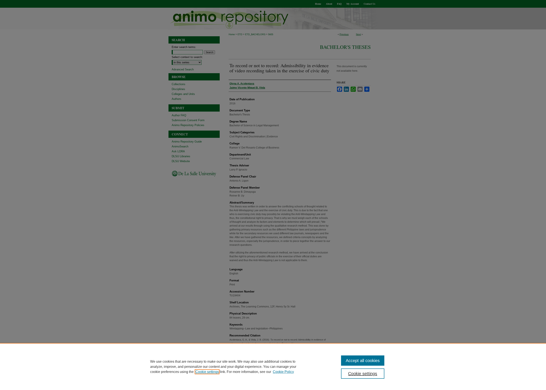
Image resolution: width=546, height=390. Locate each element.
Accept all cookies (363, 360)
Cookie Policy (283, 372)
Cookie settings (207, 372)
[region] (273, 366)
